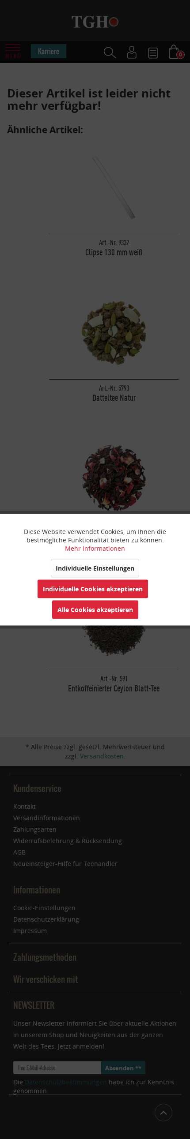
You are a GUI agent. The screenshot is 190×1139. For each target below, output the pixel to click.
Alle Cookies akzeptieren (95, 609)
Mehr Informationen (95, 548)
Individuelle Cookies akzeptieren (93, 588)
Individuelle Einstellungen (95, 568)
